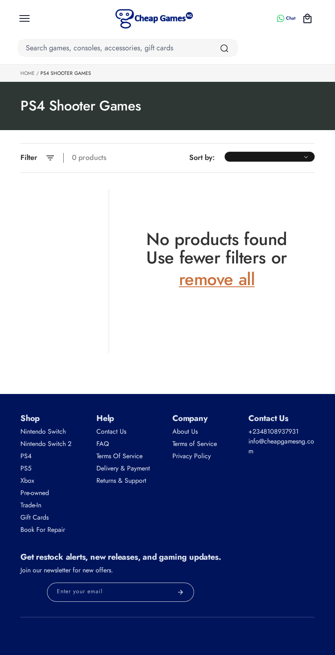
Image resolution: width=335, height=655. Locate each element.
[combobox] (127, 48)
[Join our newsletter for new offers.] (181, 592)
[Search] (224, 48)
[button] (25, 18)
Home (27, 73)
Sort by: (202, 157)
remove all (217, 279)
